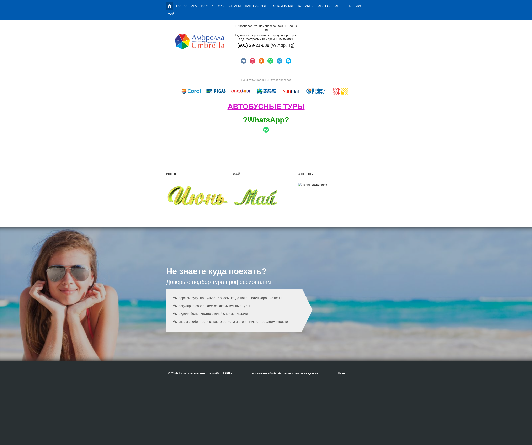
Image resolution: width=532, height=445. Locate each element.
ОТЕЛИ (340, 5)
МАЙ (171, 14)
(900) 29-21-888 (253, 45)
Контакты (305, 5)
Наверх (343, 373)
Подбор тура (186, 5)
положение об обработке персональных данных (285, 373)
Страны (235, 5)
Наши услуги (255, 5)
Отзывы (324, 5)
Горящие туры (212, 5)
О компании (283, 5)
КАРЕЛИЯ (355, 5)
